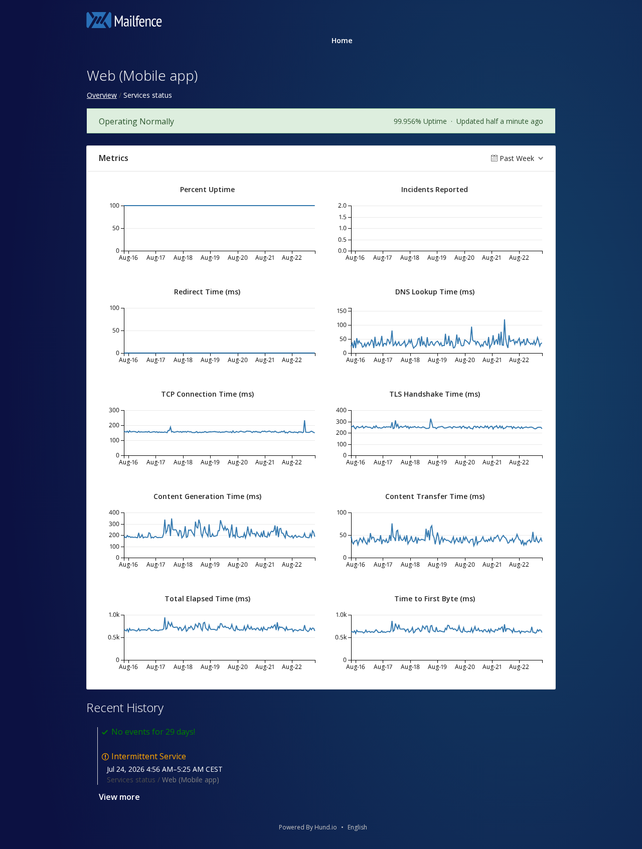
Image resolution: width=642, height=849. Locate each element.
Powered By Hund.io (308, 827)
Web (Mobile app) (190, 779)
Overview (102, 95)
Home (342, 40)
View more (119, 796)
